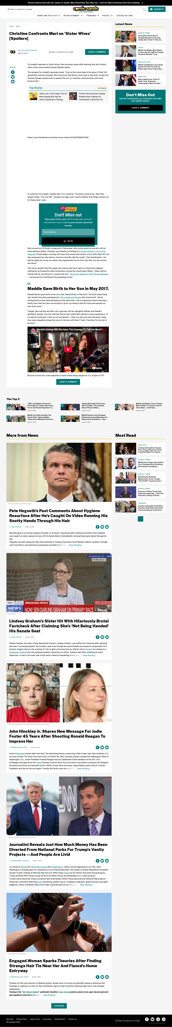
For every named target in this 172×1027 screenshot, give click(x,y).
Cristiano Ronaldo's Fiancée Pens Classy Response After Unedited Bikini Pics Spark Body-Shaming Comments (150, 451)
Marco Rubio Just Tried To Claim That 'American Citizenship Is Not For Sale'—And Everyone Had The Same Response (150, 83)
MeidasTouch (57, 867)
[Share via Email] (13, 81)
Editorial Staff (59, 1019)
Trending (91, 16)
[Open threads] (158, 1019)
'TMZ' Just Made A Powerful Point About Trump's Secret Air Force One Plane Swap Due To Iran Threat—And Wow (40, 407)
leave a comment (97, 52)
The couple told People (70, 297)
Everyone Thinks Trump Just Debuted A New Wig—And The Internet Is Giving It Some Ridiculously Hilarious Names (150, 494)
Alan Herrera (16, 527)
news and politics (47, 16)
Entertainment (72, 16)
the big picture (124, 16)
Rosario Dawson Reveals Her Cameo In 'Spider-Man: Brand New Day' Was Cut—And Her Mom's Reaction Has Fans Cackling (83, 3)
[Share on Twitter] (13, 77)
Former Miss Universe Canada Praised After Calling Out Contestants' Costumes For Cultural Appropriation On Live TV (92, 99)
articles (24, 867)
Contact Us (72, 1019)
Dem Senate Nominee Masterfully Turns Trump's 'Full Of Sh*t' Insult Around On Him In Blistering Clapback (150, 480)
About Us (9, 1019)
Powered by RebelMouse (157, 1023)
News (18, 26)
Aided (67, 873)
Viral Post (142, 76)
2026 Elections (144, 62)
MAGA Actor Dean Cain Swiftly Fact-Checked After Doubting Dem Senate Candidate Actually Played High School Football (150, 466)
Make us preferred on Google (21, 9)
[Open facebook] (147, 1019)
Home (11, 26)
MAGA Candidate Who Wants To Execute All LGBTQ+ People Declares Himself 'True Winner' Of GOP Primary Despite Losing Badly (151, 54)
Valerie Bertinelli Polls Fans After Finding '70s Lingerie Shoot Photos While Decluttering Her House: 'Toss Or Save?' (95, 408)
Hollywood (20, 753)
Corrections (47, 1019)
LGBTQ (140, 47)
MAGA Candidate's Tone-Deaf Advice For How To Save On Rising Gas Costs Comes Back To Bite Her (150, 68)
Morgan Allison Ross (19, 747)
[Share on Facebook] (13, 72)
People (106, 16)
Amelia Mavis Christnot (20, 861)
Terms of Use (35, 1019)
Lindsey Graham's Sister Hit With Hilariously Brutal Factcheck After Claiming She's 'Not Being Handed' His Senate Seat (59, 626)
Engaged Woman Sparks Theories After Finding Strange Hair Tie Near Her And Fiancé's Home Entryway (55, 965)
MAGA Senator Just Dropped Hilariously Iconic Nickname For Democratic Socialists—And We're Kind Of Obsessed (95, 418)
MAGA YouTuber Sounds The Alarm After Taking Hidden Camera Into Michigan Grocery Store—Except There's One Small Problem (40, 419)
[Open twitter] (152, 1019)
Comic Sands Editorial (29, 50)
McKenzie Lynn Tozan (20, 977)
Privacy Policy (21, 1019)
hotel (38, 762)
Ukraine (88, 649)
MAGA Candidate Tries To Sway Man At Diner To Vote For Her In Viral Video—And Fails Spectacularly (149, 407)
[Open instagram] (164, 1019)
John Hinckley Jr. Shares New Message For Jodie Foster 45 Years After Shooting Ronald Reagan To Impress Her (57, 736)
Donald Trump (144, 33)
